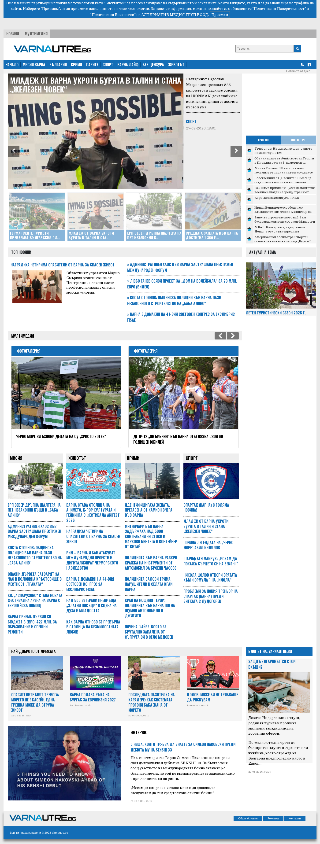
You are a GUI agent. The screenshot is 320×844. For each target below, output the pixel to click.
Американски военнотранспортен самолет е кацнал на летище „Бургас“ (282, 238)
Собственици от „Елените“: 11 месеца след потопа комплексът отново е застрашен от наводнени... (282, 181)
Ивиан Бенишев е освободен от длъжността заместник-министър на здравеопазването (283, 211)
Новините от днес (298, 71)
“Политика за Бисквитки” (113, 14)
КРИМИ (76, 64)
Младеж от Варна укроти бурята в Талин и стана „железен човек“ (95, 85)
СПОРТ (108, 64)
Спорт (191, 121)
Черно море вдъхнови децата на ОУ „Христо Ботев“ (61, 436)
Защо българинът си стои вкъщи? (271, 664)
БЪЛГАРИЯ (58, 64)
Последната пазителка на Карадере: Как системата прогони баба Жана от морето (151, 702)
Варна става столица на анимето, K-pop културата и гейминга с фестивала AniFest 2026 (93, 512)
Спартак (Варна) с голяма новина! (206, 507)
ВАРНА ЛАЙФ (127, 64)
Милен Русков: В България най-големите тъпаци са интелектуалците (283, 170)
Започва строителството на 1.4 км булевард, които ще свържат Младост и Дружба (284, 221)
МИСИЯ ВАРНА (34, 64)
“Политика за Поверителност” (279, 8)
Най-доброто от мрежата (33, 651)
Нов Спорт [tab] (298, 140)
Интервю (139, 732)
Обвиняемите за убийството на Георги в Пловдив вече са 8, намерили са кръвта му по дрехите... (284, 162)
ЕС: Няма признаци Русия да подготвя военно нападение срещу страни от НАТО (284, 191)
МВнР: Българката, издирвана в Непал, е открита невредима (279, 229)
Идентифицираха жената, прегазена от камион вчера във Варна (148, 510)
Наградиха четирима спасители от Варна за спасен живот (63, 265)
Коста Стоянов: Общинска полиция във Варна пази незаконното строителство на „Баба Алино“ (174, 300)
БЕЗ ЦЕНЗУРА (153, 64)
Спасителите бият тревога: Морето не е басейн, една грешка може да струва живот (35, 702)
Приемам (219, 14)
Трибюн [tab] (263, 140)
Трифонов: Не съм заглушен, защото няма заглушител (283, 150)
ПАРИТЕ (92, 64)
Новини (12, 34)
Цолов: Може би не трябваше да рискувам (212, 697)
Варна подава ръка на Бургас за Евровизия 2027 (93, 697)
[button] (13, 151)
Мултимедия (36, 34)
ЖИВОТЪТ (176, 64)
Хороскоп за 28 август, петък (276, 197)
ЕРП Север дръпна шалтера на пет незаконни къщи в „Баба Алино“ (34, 510)
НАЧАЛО (12, 64)
